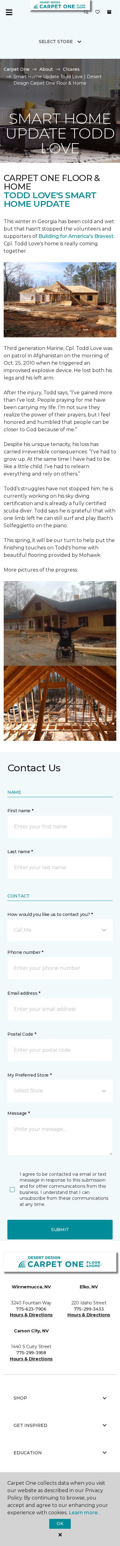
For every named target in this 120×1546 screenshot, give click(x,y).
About (46, 69)
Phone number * (25, 952)
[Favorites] (97, 12)
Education (28, 1453)
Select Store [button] (56, 41)
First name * (20, 811)
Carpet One (17, 69)
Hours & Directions (31, 1315)
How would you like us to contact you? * (50, 914)
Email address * (23, 993)
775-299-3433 (89, 1309)
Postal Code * (21, 1034)
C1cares (71, 69)
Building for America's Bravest (76, 236)
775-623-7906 (31, 1309)
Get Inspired (30, 1425)
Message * (18, 1113)
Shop (20, 1398)
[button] (86, 12)
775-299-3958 (31, 1352)
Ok (60, 1523)
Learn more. (83, 1513)
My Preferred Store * (29, 1075)
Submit (60, 1229)
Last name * (20, 851)
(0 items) (109, 12)
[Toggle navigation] (9, 12)
